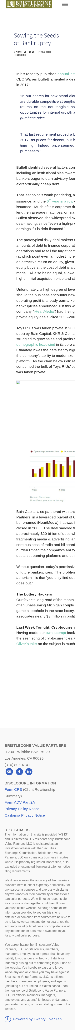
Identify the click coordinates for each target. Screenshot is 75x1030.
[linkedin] (28, 771)
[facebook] (19, 771)
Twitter (37, 693)
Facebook (38, 679)
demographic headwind (35, 345)
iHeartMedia (44, 311)
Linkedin (37, 708)
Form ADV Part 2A (20, 802)
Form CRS (13, 790)
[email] (9, 771)
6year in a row (60, 201)
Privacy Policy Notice (22, 809)
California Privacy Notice (25, 815)
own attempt (56, 633)
